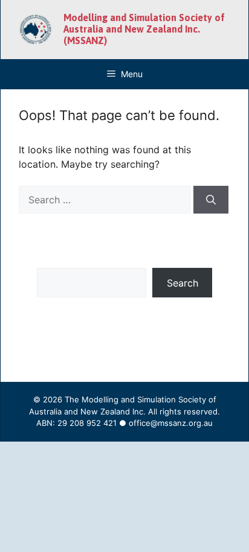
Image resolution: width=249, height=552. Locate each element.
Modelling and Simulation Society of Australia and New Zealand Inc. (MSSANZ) (144, 29)
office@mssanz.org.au (171, 423)
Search (182, 283)
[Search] (210, 200)
